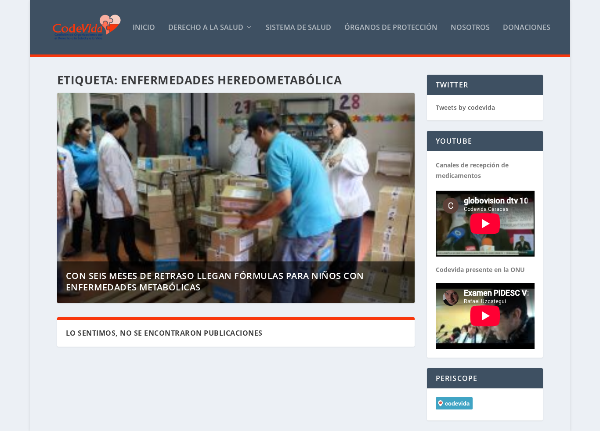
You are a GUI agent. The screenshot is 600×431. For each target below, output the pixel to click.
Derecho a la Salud (205, 28)
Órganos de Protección (390, 28)
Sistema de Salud (298, 28)
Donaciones (526, 28)
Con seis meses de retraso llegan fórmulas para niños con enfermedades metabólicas (215, 281)
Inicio (144, 28)
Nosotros (470, 28)
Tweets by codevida (465, 107)
